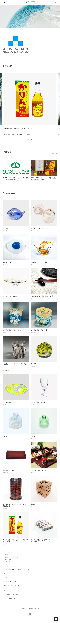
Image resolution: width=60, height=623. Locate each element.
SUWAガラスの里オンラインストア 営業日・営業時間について (15, 178)
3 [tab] (31, 139)
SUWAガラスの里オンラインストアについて (16, 569)
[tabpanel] (30, 105)
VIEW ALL (54, 153)
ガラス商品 (8, 559)
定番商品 (7, 562)
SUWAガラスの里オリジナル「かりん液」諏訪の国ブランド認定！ (44, 178)
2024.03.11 (6, 182)
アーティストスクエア (11, 557)
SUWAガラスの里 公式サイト (12, 594)
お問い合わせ (7, 577)
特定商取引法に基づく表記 (11, 585)
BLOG (6, 573)
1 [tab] (28, 139)
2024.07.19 (34, 182)
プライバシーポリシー (10, 581)
